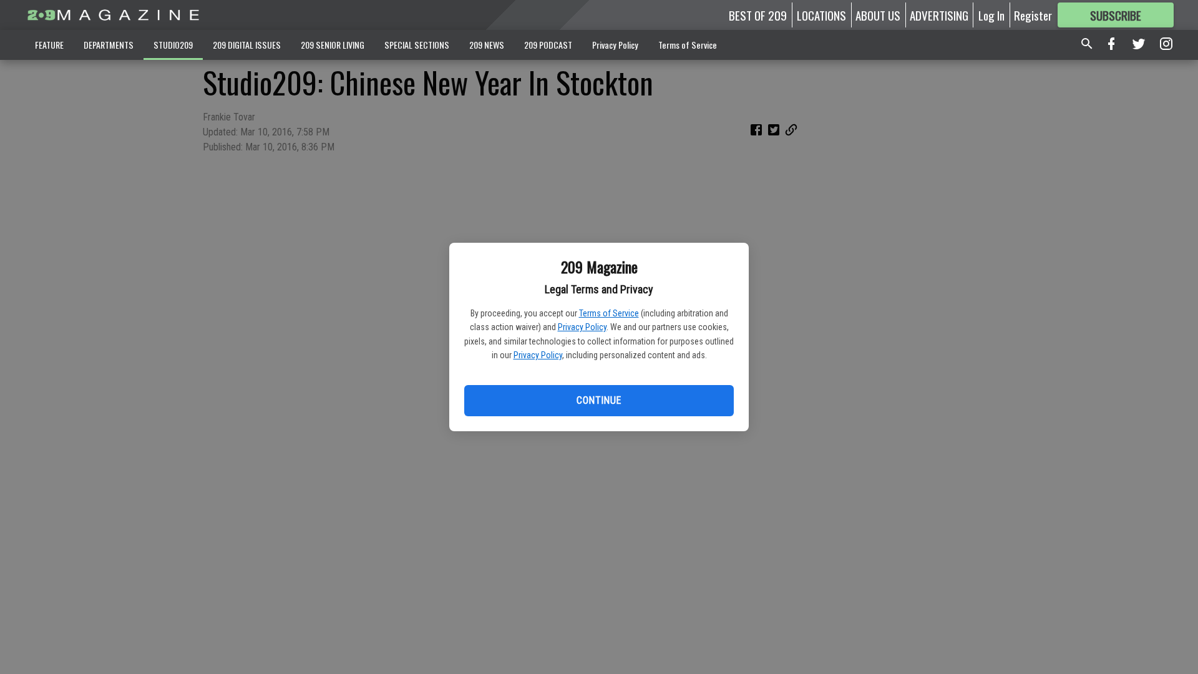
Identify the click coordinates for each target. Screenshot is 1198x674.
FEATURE (49, 44)
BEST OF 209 (758, 15)
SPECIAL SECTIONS (416, 44)
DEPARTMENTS (109, 44)
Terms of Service (609, 313)
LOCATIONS (821, 15)
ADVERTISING (939, 15)
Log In (991, 15)
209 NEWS (486, 44)
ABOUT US (877, 15)
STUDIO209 (173, 44)
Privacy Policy (582, 327)
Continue (599, 400)
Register (1033, 15)
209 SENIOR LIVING (332, 44)
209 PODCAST (548, 44)
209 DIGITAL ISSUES (247, 44)
